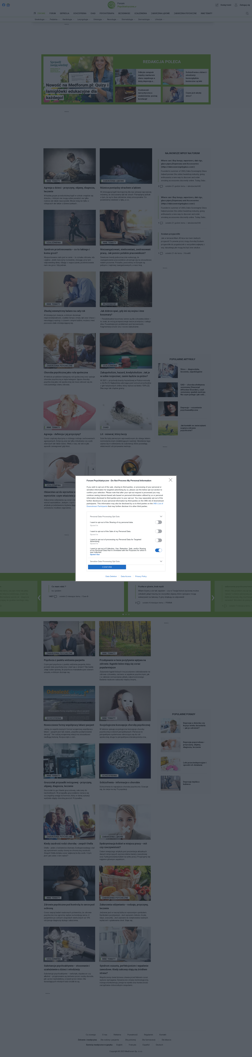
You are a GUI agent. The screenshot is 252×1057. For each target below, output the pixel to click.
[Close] (171, 480)
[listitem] (126, 516)
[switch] (158, 522)
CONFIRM (107, 567)
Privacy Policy (141, 576)
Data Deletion (111, 576)
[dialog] (126, 528)
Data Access (126, 576)
